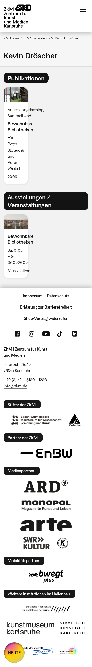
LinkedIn (75, 334)
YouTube (46, 334)
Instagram (32, 334)
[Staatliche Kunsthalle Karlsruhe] (72, 628)
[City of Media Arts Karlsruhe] (69, 651)
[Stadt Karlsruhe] (74, 420)
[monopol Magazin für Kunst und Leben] (46, 505)
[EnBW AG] (46, 453)
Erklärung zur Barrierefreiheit (46, 307)
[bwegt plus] (46, 576)
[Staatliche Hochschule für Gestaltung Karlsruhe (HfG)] (46, 609)
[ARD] (46, 486)
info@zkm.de (15, 386)
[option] (17, 135)
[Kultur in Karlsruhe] (62, 543)
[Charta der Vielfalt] (33, 651)
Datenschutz (58, 295)
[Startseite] (21, 16)
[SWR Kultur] (36, 543)
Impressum (33, 295)
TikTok (60, 334)
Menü (83, 9)
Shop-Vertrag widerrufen (46, 318)
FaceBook (17, 334)
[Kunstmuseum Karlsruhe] (30, 628)
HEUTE (14, 652)
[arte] (46, 524)
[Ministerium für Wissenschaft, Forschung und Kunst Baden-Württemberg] (36, 420)
